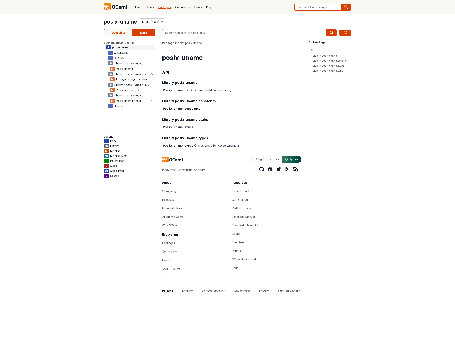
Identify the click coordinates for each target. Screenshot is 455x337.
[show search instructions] (345, 33)
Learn (138, 7)
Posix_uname (124, 69)
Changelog (169, 191)
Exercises (238, 242)
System (294, 159)
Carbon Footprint (213, 291)
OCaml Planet (171, 268)
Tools (150, 7)
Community (182, 7)
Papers (236, 251)
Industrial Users (172, 208)
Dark (276, 159)
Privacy (264, 291)
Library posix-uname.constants (331, 60)
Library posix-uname (325, 55)
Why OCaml (169, 225)
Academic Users (172, 217)
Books (236, 234)
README (120, 58)
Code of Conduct (289, 291)
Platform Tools (241, 208)
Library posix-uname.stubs (328, 65)
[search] (346, 7)
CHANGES (121, 53)
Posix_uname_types (129, 101)
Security (187, 291)
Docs (143, 32)
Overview (118, 32)
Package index (172, 43)
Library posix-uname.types (329, 70)
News (198, 7)
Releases (168, 199)
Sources (119, 106)
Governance (242, 291)
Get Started (240, 199)
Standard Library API (245, 225)
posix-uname (120, 21)
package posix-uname (119, 42)
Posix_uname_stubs (128, 90)
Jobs (165, 277)
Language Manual (243, 217)
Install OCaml (240, 191)
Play (209, 7)
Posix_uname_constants (132, 79)
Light (261, 159)
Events (166, 260)
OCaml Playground (244, 259)
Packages (164, 7)
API (313, 50)
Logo (235, 268)
